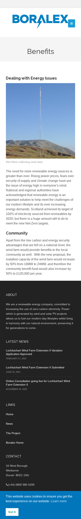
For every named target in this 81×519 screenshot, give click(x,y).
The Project (13, 433)
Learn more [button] (59, 501)
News (9, 423)
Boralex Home (15, 442)
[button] (71, 23)
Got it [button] (12, 511)
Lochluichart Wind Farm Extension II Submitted (35, 367)
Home (9, 414)
